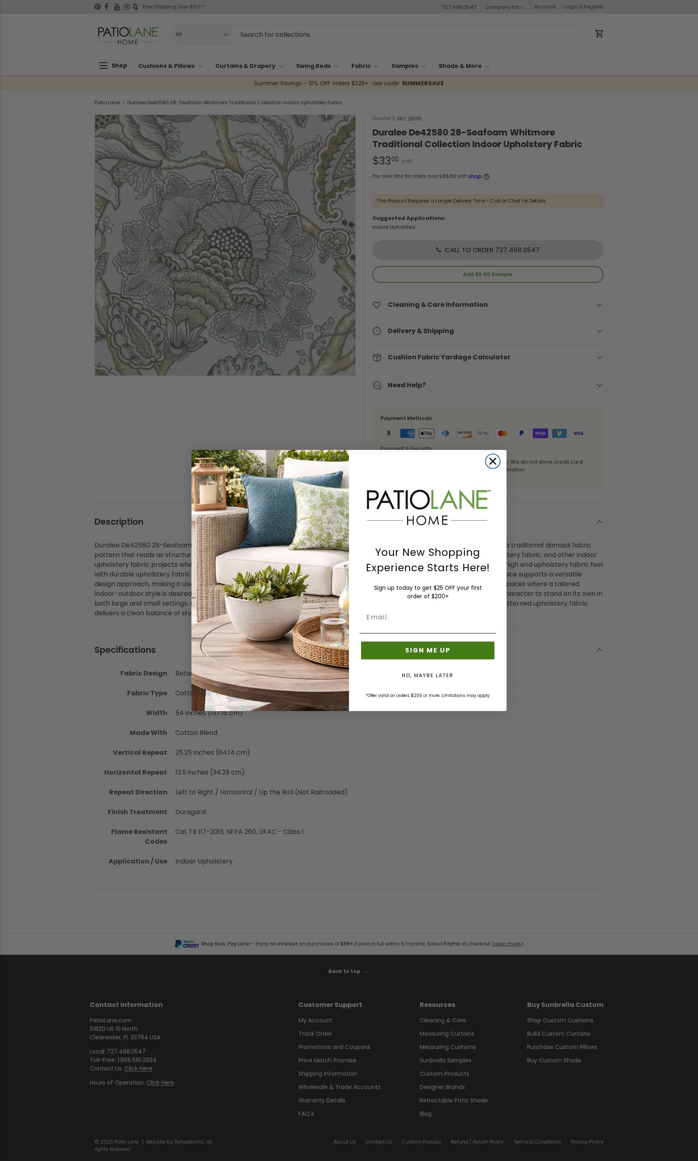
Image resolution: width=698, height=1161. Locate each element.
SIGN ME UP (427, 650)
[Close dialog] (493, 461)
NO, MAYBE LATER (428, 675)
